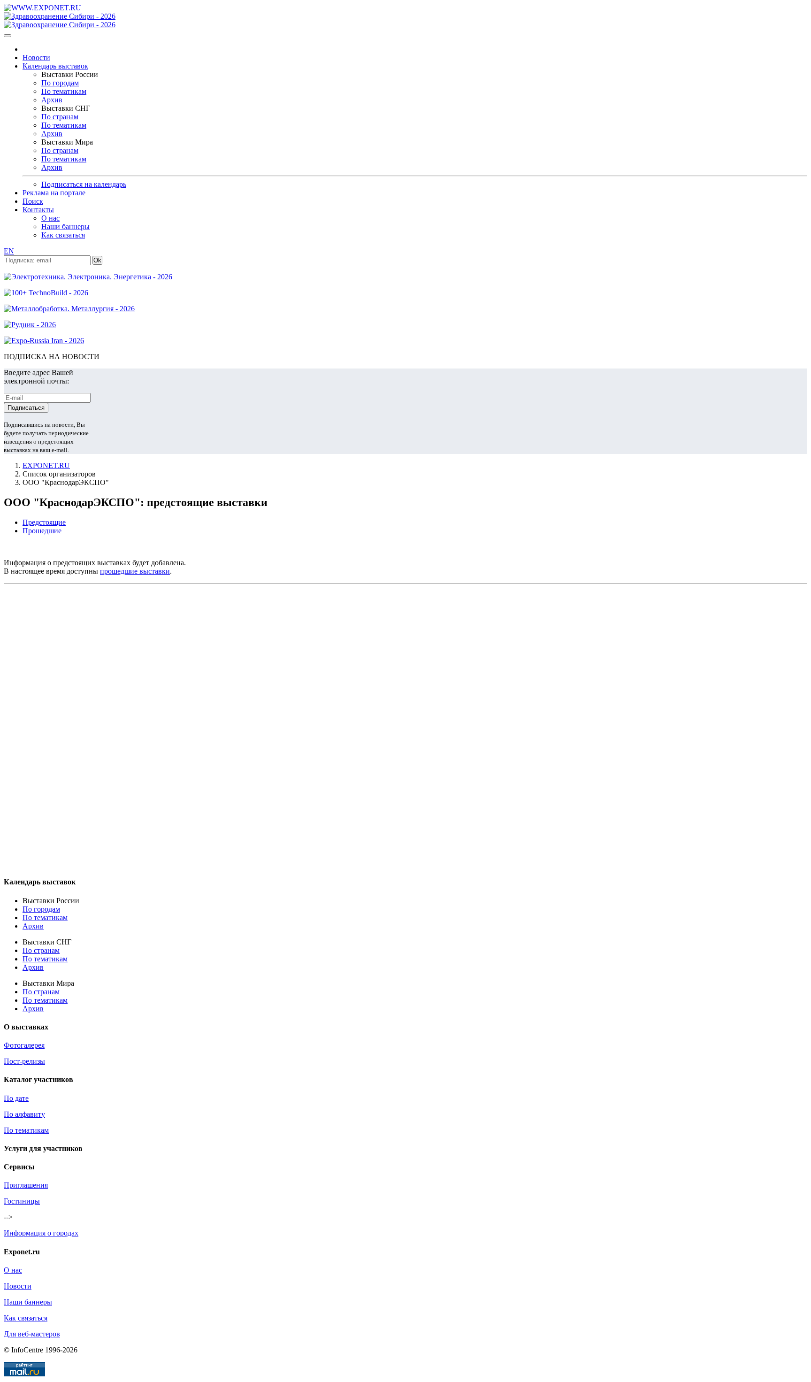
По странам (59, 117)
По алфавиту (24, 1114)
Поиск (33, 201)
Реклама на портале (54, 193)
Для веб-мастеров (32, 1334)
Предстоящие (44, 522)
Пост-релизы (24, 1061)
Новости (36, 57)
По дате (16, 1098)
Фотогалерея (24, 1045)
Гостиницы (22, 1201)
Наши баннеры (65, 226)
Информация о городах (41, 1233)
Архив (51, 100)
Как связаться (63, 235)
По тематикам (63, 91)
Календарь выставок (55, 66)
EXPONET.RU (46, 465)
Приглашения (26, 1185)
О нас (50, 218)
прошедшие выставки (135, 571)
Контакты (38, 210)
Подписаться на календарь (83, 184)
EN (9, 251)
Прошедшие (42, 531)
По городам (60, 83)
